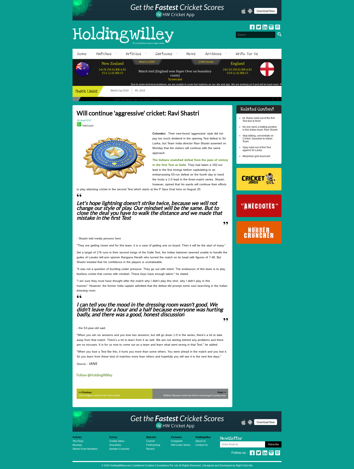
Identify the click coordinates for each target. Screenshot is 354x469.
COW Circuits (206, 61)
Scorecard (175, 79)
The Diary (78, 441)
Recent (150, 448)
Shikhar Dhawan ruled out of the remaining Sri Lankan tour (194, 395)
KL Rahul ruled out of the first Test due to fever (259, 119)
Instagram (271, 27)
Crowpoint (176, 441)
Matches (104, 54)
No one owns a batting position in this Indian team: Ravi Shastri (260, 128)
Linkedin (264, 27)
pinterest (277, 27)
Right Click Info (244, 465)
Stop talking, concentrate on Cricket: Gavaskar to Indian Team (258, 138)
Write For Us (247, 54)
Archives (213, 54)
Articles (133, 54)
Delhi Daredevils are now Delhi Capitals (137, 99)
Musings (77, 445)
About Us (200, 441)
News (191, 54)
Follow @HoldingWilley (94, 375)
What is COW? (147, 61)
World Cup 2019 (119, 90)
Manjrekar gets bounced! (256, 156)
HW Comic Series (181, 445)
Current (150, 441)
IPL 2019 (140, 90)
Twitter (258, 27)
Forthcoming (153, 445)
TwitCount (87, 125)
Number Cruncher (119, 448)
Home (82, 54)
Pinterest (277, 452)
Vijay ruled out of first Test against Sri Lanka (257, 149)
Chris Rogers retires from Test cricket (99, 395)
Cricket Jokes (116, 441)
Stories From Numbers (85, 448)
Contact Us (201, 445)
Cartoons (163, 54)
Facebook (252, 27)
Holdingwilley (123, 35)
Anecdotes (115, 445)
